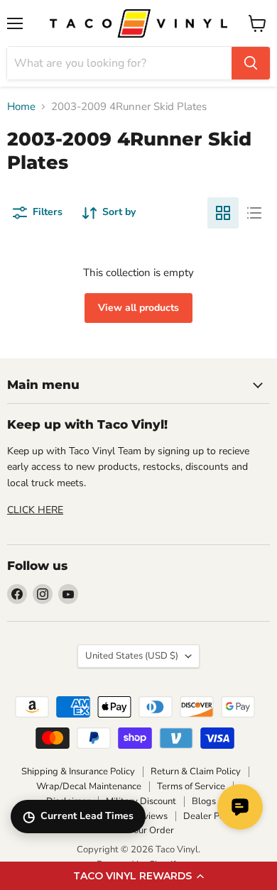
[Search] (251, 63)
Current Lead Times (78, 816)
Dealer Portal (211, 816)
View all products (138, 307)
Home (21, 107)
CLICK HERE (35, 510)
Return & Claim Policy (196, 771)
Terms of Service (191, 786)
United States (131, 655)
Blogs (204, 801)
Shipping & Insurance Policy (78, 771)
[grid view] (223, 213)
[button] (138, 876)
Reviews (150, 816)
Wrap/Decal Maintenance (88, 786)
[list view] (254, 213)
